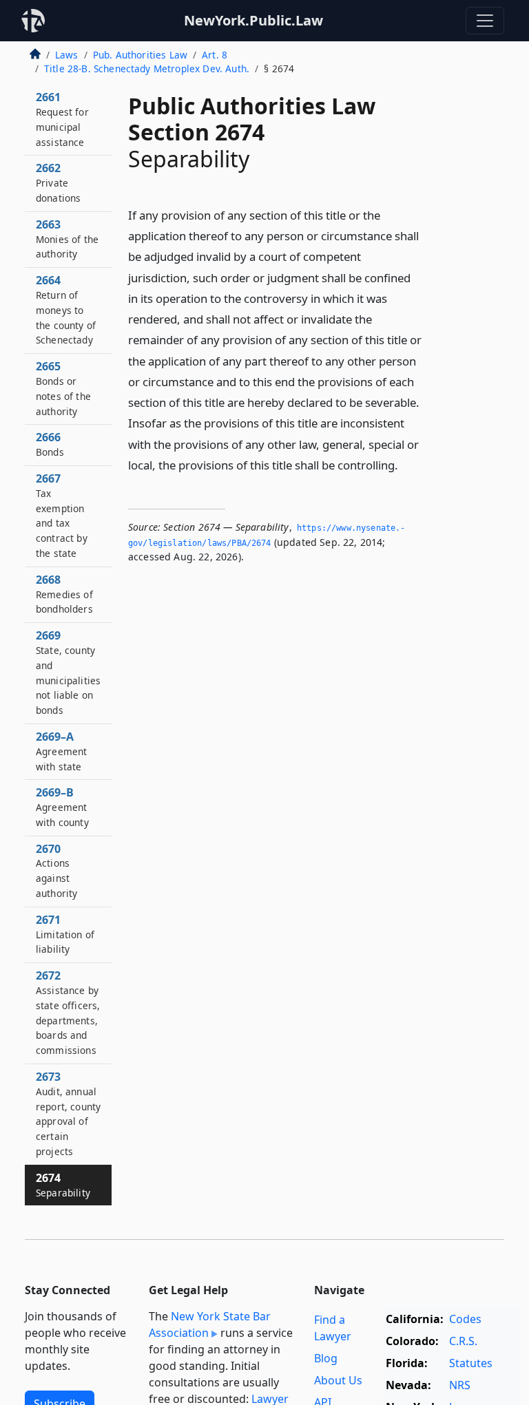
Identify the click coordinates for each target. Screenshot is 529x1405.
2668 (64, 594)
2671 (65, 934)
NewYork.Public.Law (253, 20)
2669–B (62, 807)
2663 (67, 239)
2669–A (61, 751)
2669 (68, 672)
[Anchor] (405, 464)
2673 (68, 1113)
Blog (326, 1358)
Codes (465, 1319)
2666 (50, 444)
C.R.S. (463, 1341)
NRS (459, 1385)
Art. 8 (214, 54)
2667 (61, 515)
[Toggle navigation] (485, 20)
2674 (63, 1184)
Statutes (470, 1363)
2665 (63, 388)
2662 (58, 182)
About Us (338, 1380)
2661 (62, 118)
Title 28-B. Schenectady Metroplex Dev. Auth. (146, 68)
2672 (68, 1012)
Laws (67, 54)
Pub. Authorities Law (140, 54)
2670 (56, 870)
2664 (66, 309)
